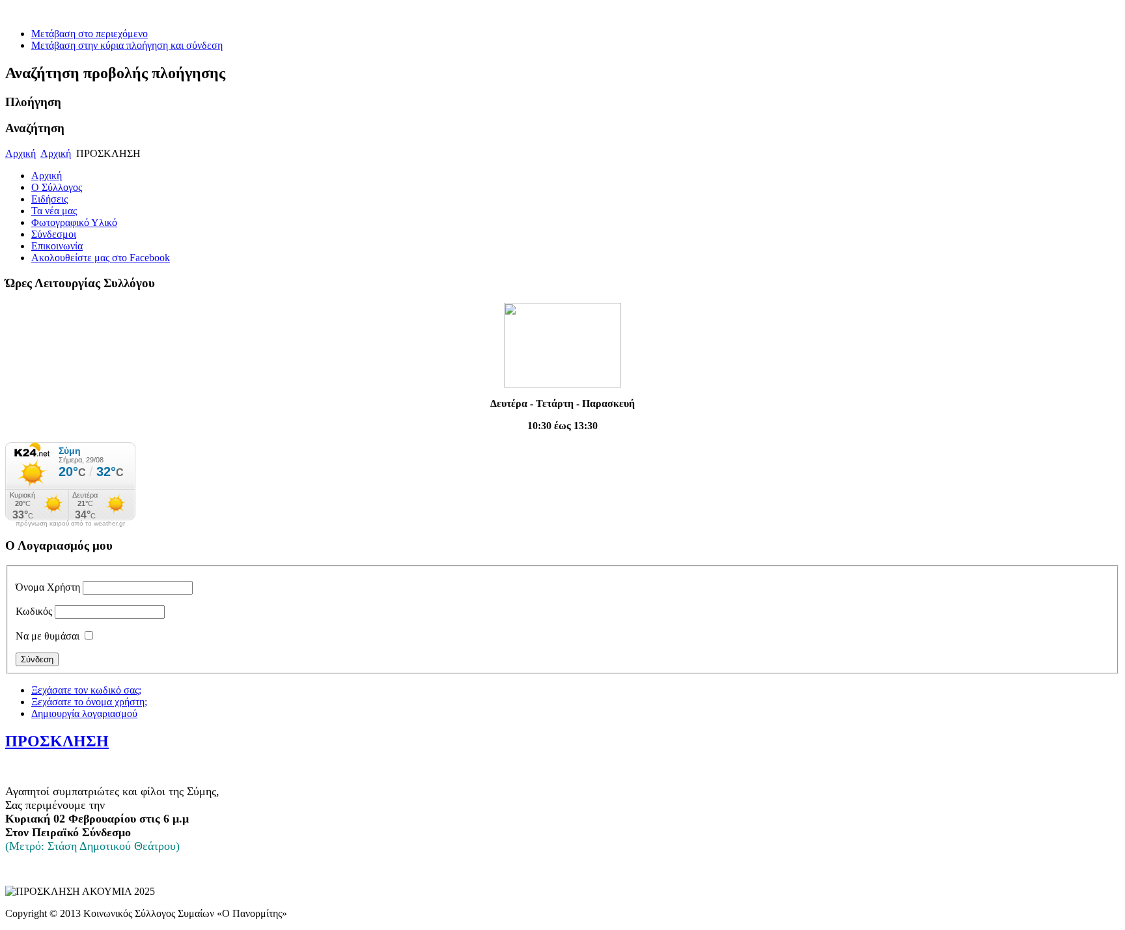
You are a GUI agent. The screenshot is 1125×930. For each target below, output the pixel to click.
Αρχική (20, 153)
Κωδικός (34, 611)
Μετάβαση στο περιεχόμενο (89, 33)
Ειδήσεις (49, 198)
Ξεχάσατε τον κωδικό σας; (86, 690)
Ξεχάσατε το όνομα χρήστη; (89, 701)
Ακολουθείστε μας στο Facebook (100, 257)
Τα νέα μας (54, 210)
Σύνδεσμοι (53, 234)
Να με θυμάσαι (47, 635)
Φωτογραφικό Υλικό (74, 222)
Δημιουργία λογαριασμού (84, 713)
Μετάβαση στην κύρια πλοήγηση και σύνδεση (127, 45)
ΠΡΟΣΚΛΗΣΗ (57, 741)
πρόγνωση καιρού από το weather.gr (70, 523)
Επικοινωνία (57, 245)
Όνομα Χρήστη (48, 587)
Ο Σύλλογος (56, 187)
